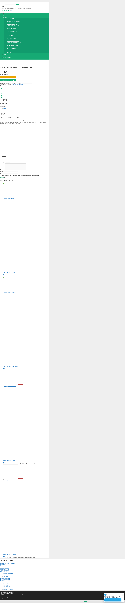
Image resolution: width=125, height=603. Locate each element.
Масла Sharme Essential (7, 586)
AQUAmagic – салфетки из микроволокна (14, 21)
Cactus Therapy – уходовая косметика (13, 29)
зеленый (4, 108)
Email (1, 173)
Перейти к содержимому (5, 0)
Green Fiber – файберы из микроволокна (13, 22)
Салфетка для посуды (4, 568)
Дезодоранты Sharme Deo (8, 588)
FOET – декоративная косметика (12, 39)
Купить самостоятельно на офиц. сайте (8, 76)
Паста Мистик (3, 564)
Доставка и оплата (7, 57)
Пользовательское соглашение (7, 593)
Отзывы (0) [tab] (5, 100)
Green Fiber (6, 60)
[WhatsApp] (24, 90)
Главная (4, 15)
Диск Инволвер (3, 566)
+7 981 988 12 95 (5, 10)
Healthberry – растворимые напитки (13, 41)
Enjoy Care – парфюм (10, 18)
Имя (1, 171)
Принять (85, 601)
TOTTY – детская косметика (11, 38)
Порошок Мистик (3, 565)
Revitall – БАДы (9, 52)
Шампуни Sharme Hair (7, 583)
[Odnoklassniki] (24, 92)
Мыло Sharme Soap (6, 585)
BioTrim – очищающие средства (12, 24)
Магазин (5, 17)
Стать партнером (6, 55)
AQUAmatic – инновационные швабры (13, 25)
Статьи (4, 54)
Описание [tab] (5, 99)
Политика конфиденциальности (7, 592)
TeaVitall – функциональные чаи (12, 31)
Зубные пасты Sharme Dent (8, 589)
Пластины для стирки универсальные (7, 563)
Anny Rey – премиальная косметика (13, 46)
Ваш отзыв (2, 169)
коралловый (5, 109)
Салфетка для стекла (4, 569)
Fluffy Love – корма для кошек (12, 48)
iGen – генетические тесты (11, 51)
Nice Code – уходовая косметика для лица (14, 42)
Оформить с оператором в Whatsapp (8, 80)
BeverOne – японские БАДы (11, 28)
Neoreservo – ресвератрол (11, 19)
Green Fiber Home (13, 60)
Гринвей (2, 60)
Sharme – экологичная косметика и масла (14, 32)
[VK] (24, 87)
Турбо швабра (5, 576)
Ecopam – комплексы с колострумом (13, 49)
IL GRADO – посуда (10, 35)
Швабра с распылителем (8, 573)
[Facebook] (24, 94)
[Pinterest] (24, 97)
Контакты (5, 58)
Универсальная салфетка (5, 570)
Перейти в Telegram (112, 599)
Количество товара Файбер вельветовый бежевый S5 (10, 83)
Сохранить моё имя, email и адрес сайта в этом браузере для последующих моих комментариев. (21, 175)
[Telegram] (24, 89)
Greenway (4, 6)
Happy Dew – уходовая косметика (12, 45)
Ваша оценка (3, 162)
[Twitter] (24, 95)
